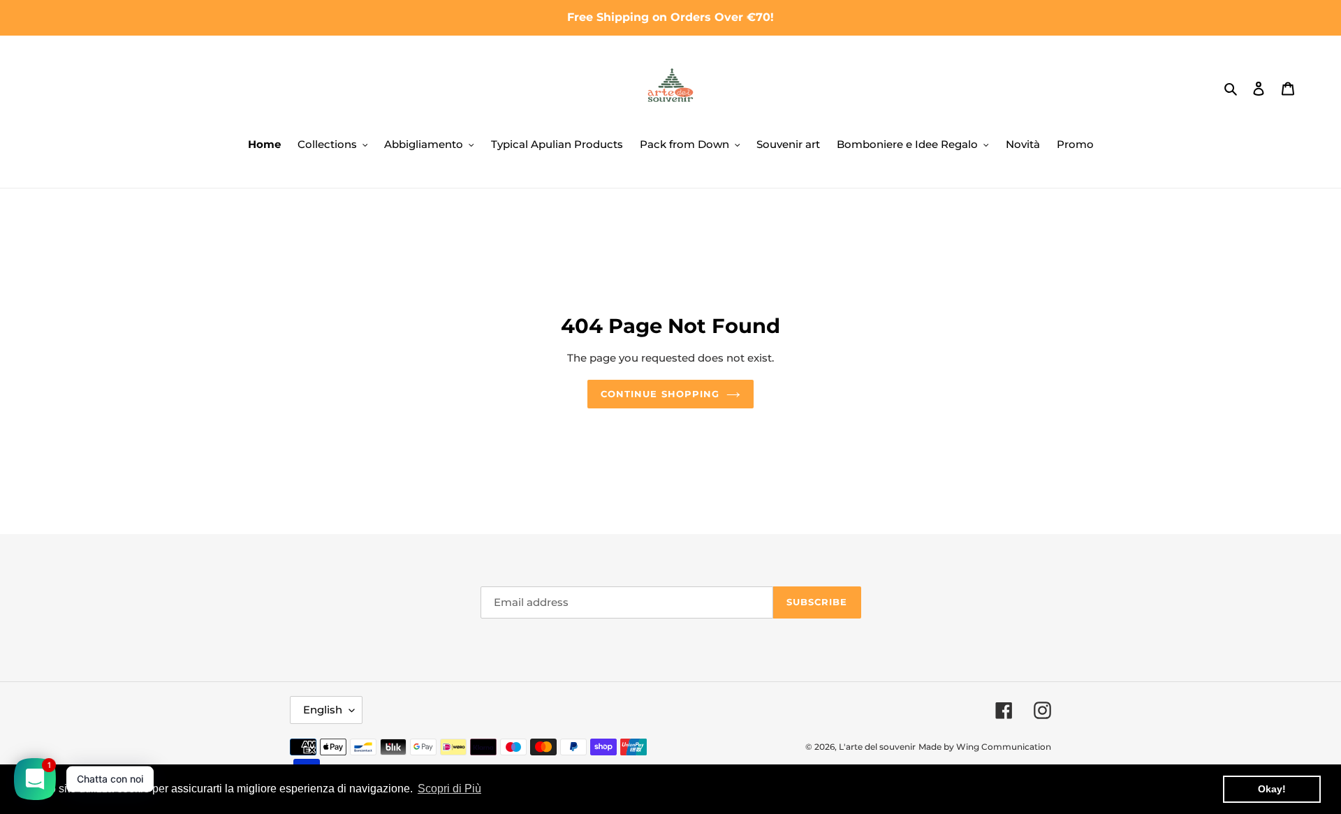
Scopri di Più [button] (449, 788)
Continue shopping (660, 393)
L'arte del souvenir (877, 746)
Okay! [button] (1272, 788)
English (322, 709)
